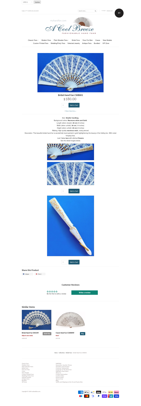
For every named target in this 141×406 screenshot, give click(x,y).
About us (58, 373)
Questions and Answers (62, 366)
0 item (104, 10)
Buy (82, 334)
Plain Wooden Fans (61, 40)
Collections (62, 353)
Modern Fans (46, 40)
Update (37, 2)
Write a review (84, 292)
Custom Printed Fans (40, 43)
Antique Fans (87, 43)
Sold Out (47, 334)
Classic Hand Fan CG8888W (65, 333)
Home (56, 353)
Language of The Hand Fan (64, 369)
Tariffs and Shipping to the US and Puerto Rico (69, 382)
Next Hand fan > (71, 111)
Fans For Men (88, 40)
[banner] (70, 25)
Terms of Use (59, 379)
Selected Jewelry (74, 43)
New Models (107, 40)
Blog (57, 380)
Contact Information (62, 374)
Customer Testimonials (62, 368)
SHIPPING (58, 363)
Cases (97, 40)
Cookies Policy (60, 376)
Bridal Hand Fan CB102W (30, 333)
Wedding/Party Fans (58, 43)
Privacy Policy (60, 377)
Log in (24, 10)
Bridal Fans (76, 40)
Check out (110, 10)
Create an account (33, 10)
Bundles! (97, 43)
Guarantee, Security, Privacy (64, 365)
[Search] (95, 10)
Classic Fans (33, 40)
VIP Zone (105, 43)
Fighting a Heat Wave (62, 371)
